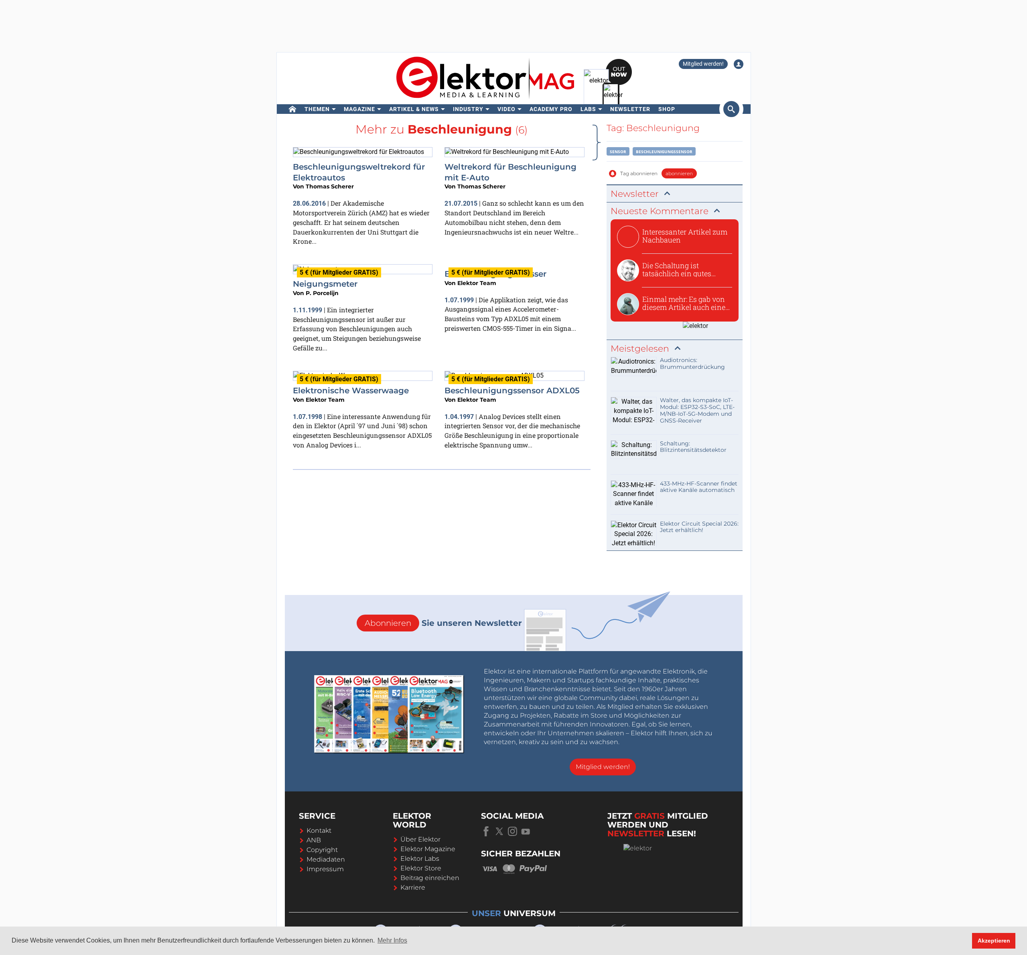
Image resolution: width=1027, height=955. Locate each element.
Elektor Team (476, 283)
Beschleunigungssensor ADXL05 (512, 390)
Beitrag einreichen (429, 878)
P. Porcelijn (322, 293)
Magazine (359, 109)
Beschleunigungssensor (664, 151)
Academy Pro (551, 109)
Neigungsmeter (325, 284)
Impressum (325, 869)
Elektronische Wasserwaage (351, 390)
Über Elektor (420, 839)
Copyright (322, 850)
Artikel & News (414, 109)
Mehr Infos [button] (392, 940)
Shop (666, 109)
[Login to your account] (738, 64)
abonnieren (679, 173)
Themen (317, 109)
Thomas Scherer (330, 186)
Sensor (618, 151)
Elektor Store (420, 868)
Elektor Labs (419, 858)
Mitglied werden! (703, 64)
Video (506, 109)
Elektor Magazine (427, 849)
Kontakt (318, 830)
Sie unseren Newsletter (443, 623)
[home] (293, 109)
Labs (588, 109)
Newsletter (630, 109)
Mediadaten (325, 859)
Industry (468, 109)
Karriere (412, 887)
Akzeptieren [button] (994, 940)
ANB (313, 840)
